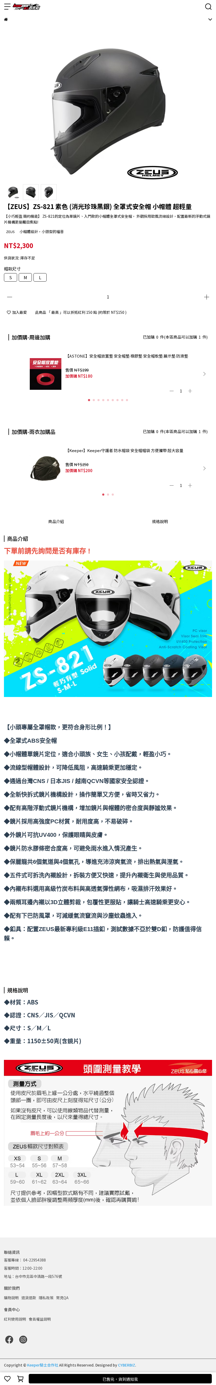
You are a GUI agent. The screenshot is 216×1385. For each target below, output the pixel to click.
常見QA (62, 1297)
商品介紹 (56, 521)
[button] (204, 374)
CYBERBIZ (126, 1365)
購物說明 (11, 1297)
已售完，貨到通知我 (120, 1379)
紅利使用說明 (15, 1319)
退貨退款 (28, 1297)
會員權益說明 (40, 1319)
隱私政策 (46, 1297)
